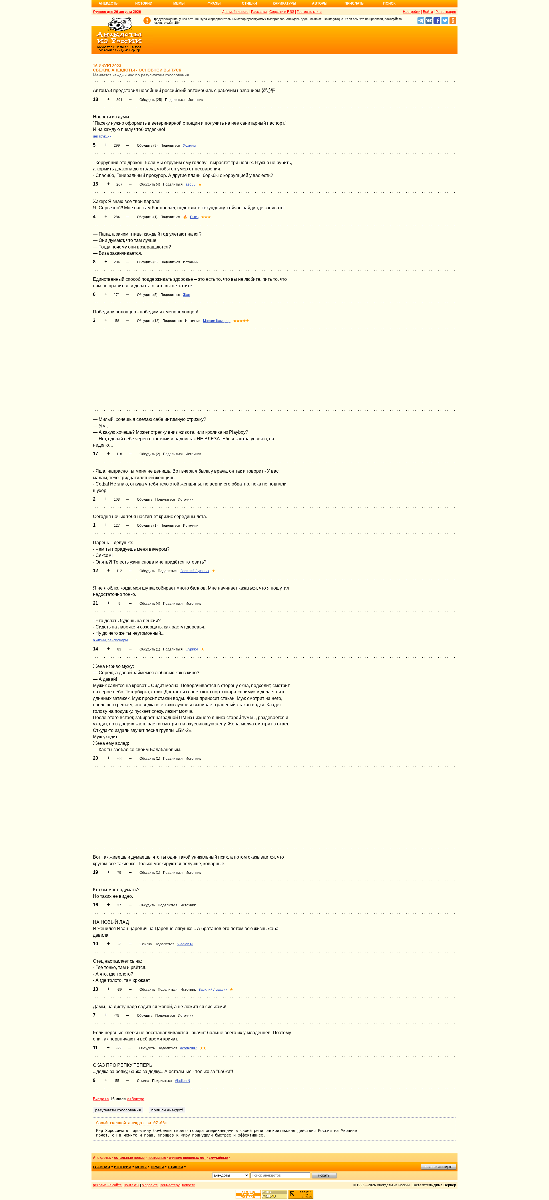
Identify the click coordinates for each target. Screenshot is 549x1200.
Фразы (214, 3)
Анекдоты (109, 3)
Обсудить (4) (150, 184)
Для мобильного (235, 12)
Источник (195, 100)
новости (188, 1185)
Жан (186, 295)
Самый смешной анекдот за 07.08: (131, 1123)
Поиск (389, 3)
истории (122, 1167)
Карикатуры (284, 3)
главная (101, 1167)
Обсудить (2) (150, 454)
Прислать (354, 3)
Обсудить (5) (147, 295)
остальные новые (129, 1158)
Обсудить (144, 499)
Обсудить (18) (148, 321)
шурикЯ (192, 649)
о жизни (99, 640)
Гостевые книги (309, 12)
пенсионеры (118, 640)
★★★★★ (241, 321)
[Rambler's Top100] (248, 1194)
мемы (141, 1167)
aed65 (191, 184)
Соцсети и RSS (281, 12)
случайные (218, 1158)
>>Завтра (135, 1098)
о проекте (150, 1185)
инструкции (102, 136)
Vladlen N (185, 944)
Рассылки (259, 12)
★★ (203, 1048)
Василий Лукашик (194, 571)
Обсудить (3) (147, 262)
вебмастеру (170, 1185)
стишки (175, 1167)
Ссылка (146, 944)
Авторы (319, 3)
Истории (143, 3)
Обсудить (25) (151, 100)
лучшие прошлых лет (187, 1158)
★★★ (206, 217)
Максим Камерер (216, 321)
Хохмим (189, 146)
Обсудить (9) (147, 146)
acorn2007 (188, 1048)
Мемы (179, 3)
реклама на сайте (107, 1185)
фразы (157, 1167)
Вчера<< (101, 1098)
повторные (157, 1158)
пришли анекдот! (438, 1167)
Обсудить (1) (147, 217)
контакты (131, 1185)
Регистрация (445, 12)
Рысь (194, 217)
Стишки (249, 3)
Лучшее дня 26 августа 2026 (117, 12)
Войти (428, 12)
